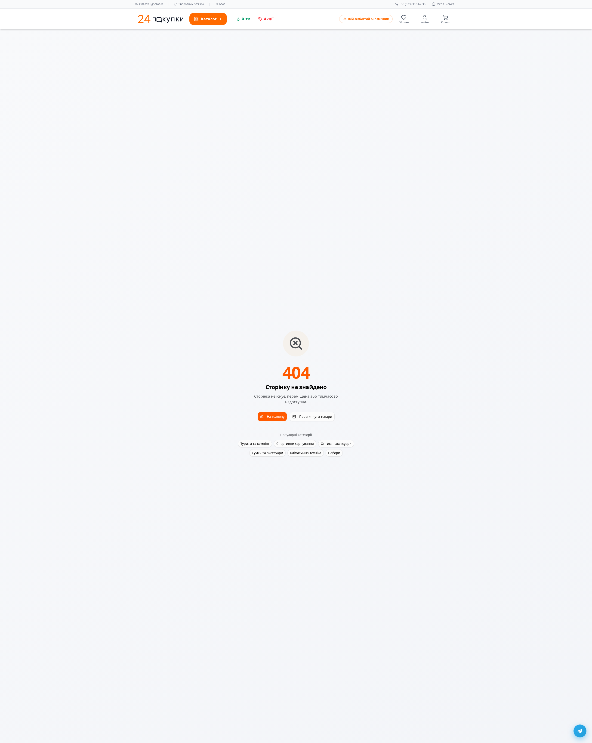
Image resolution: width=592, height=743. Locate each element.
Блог (222, 4)
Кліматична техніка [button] (305, 453)
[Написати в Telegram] (580, 730)
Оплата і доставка (151, 4)
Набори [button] (334, 453)
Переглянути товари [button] (315, 416)
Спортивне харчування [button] (295, 443)
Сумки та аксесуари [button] (267, 453)
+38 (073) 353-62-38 (412, 4)
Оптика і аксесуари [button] (336, 443)
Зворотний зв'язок (191, 4)
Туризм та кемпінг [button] (254, 443)
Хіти (246, 19)
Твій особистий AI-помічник (368, 19)
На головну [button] (275, 416)
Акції (269, 19)
